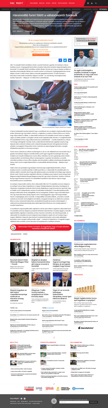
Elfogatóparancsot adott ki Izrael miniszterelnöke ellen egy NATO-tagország (56, 331)
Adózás (54, 3)
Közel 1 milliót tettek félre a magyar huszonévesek (83, 266)
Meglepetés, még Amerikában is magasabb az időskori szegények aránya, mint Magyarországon (85, 121)
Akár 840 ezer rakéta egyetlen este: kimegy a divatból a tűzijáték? (88, 150)
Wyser (25, 234)
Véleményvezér (15, 239)
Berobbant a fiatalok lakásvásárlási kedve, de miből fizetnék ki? (86, 322)
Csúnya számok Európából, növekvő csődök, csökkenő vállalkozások (53, 369)
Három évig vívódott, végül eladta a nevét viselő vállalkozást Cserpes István (89, 180)
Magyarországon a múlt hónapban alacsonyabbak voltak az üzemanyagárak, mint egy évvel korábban (85, 128)
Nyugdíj (48, 3)
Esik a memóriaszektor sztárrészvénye (21, 369)
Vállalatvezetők (16, 234)
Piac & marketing (76, 342)
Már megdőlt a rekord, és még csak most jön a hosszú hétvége (86, 255)
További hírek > (78, 216)
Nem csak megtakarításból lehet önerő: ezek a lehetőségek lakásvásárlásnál (86, 316)
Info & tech (14, 342)
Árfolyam (71, 3)
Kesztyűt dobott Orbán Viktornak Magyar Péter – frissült (19, 262)
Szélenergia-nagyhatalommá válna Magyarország (85, 245)
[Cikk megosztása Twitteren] (65, 60)
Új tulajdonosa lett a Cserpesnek (56, 360)
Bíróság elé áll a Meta (83, 353)
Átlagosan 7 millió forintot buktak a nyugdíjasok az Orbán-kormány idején (40, 293)
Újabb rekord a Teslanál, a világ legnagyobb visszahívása (85, 97)
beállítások (28, 403)
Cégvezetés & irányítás (48, 342)
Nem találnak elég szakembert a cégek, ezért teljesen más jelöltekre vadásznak (53, 373)
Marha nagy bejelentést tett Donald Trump (53, 320)
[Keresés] (96, 3)
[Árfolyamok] (92, 3)
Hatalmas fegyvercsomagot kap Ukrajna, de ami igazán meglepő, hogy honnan (62, 263)
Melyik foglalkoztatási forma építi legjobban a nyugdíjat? (85, 299)
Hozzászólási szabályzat (35, 401)
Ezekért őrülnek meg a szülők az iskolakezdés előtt (85, 346)
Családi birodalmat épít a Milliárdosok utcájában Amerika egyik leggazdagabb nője (89, 204)
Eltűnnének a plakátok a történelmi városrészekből (86, 361)
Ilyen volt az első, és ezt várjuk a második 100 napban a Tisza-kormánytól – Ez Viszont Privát (56, 315)
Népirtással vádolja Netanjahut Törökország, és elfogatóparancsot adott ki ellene (22, 325)
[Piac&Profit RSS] (24, 398)
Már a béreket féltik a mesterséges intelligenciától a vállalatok (26, 354)
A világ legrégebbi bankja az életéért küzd (85, 102)
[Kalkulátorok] (88, 3)
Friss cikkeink (34, 3)
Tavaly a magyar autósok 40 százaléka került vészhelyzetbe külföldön (86, 87)
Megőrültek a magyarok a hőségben (80, 372)
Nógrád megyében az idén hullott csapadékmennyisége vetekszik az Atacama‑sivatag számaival (18, 295)
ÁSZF (18, 401)
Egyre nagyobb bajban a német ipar (56, 345)
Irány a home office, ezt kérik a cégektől (21, 371)
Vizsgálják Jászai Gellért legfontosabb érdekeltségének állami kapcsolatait (88, 194)
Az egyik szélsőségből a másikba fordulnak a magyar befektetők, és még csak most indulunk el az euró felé (86, 73)
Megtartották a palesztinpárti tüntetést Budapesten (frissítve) (23, 320)
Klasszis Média (36, 403)
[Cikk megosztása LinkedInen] (70, 60)
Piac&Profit (29, 31)
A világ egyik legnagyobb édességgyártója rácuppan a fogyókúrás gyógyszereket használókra (24, 347)
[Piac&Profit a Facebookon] (22, 398)
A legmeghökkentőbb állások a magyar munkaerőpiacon (84, 311)
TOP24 (14, 308)
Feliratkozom (92, 43)
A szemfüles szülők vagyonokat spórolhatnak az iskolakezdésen (82, 261)
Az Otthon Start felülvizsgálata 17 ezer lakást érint (86, 134)
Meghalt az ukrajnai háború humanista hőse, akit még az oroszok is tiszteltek (40, 263)
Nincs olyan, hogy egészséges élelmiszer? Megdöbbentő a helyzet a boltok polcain (82, 375)
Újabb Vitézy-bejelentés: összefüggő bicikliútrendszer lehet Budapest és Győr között (24, 331)
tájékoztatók (20, 403)
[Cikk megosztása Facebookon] (60, 60)
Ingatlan (41, 3)
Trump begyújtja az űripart (81, 139)
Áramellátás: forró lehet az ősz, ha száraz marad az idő (24, 315)
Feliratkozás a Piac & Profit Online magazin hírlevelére (73, 400)
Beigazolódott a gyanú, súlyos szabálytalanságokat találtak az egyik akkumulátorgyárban (84, 114)
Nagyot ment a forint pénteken (50, 310)
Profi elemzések (62, 3)
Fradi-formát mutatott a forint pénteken (20, 310)
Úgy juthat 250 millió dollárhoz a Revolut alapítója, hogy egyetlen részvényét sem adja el (88, 163)
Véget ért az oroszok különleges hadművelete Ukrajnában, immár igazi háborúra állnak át (62, 294)
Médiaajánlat (24, 401)
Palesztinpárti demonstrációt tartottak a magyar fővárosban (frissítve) (55, 325)
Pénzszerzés (78, 274)
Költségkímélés (79, 220)
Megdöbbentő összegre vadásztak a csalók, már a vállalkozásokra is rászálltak (26, 362)
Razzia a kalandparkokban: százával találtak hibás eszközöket (56, 353)
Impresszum (13, 401)
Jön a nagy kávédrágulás (80, 92)
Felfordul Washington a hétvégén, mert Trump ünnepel (84, 107)
